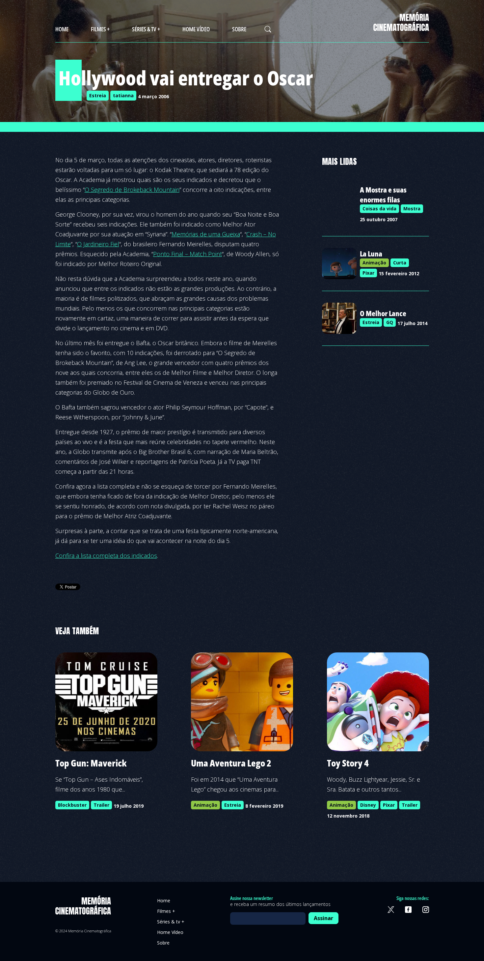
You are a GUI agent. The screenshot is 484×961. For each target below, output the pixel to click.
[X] (391, 909)
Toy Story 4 (348, 763)
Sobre (239, 29)
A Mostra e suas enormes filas (383, 194)
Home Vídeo (196, 29)
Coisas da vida (379, 208)
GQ (389, 322)
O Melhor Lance (383, 313)
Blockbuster (72, 805)
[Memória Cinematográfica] (401, 27)
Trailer (101, 805)
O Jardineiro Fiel (98, 244)
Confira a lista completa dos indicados (106, 555)
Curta (399, 262)
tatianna (123, 95)
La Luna (371, 253)
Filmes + (100, 29)
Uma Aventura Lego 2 (231, 763)
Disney (368, 805)
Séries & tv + (146, 29)
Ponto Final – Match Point (187, 254)
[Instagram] (425, 909)
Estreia (97, 95)
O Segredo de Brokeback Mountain (132, 190)
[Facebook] (408, 909)
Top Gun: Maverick (91, 763)
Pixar (368, 273)
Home (61, 29)
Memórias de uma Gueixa (206, 234)
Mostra (411, 208)
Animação (374, 262)
